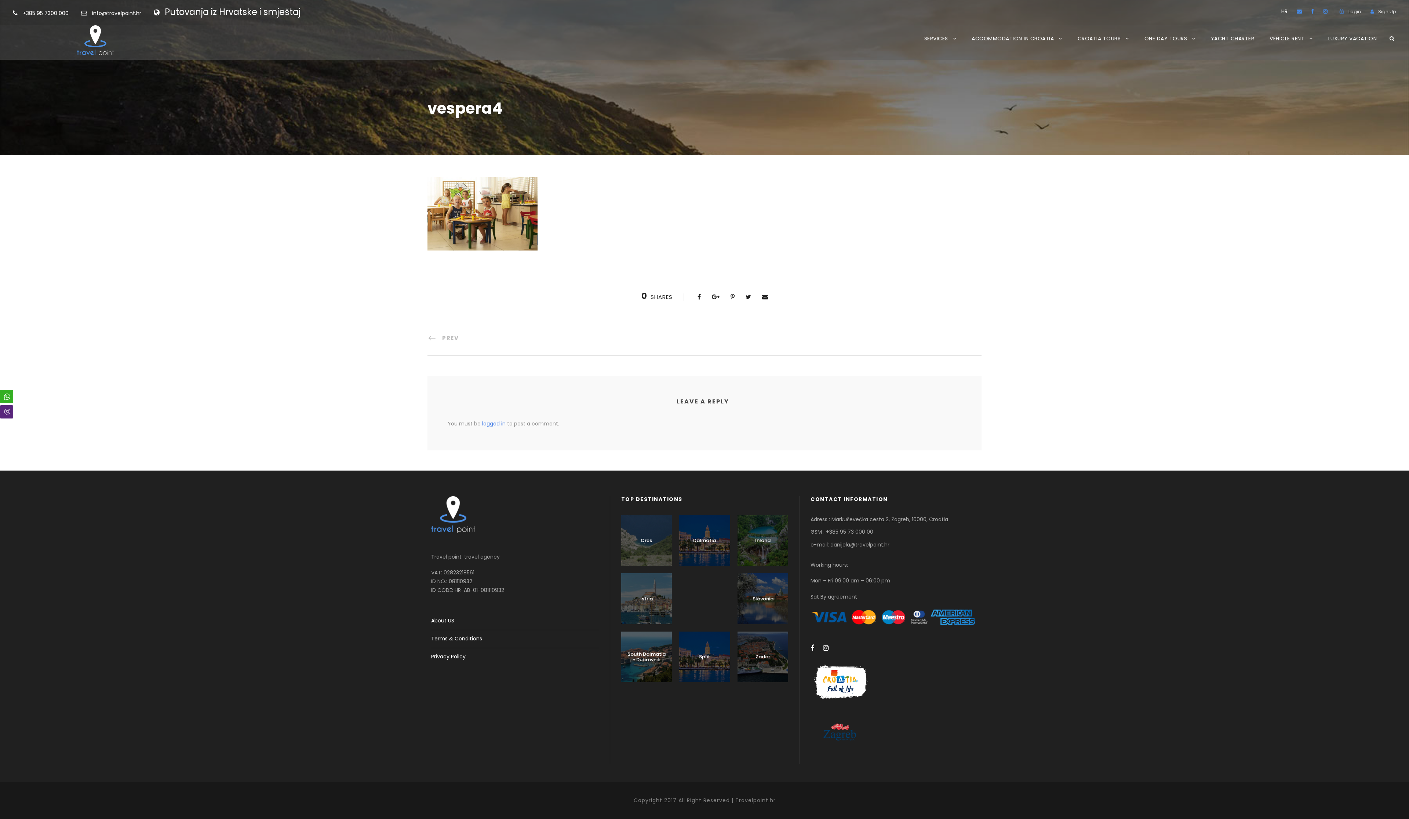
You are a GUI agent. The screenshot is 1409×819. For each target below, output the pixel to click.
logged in (494, 423)
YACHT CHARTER (1233, 38)
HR (1284, 11)
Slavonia (763, 598)
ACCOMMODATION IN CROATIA (1013, 38)
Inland (763, 540)
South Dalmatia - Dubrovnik (646, 657)
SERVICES (936, 38)
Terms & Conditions (456, 638)
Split (704, 656)
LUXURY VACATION (1352, 38)
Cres (646, 540)
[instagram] (1325, 11)
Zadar (763, 656)
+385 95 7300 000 (46, 13)
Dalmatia (704, 540)
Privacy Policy (448, 656)
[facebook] (1312, 11)
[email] (1299, 11)
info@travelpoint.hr (116, 13)
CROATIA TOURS (1099, 38)
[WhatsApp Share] (6, 396)
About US (442, 620)
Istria (646, 598)
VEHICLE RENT (1287, 38)
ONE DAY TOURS (1165, 38)
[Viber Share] (6, 411)
